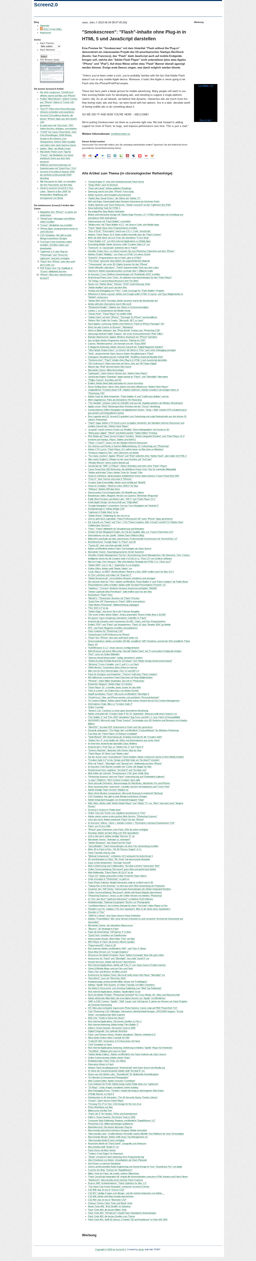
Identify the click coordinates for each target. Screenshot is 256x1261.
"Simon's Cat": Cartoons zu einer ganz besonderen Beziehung (118, 710)
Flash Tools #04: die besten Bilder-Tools (107, 1210)
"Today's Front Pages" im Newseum (105, 1153)
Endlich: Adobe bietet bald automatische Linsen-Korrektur (115, 383)
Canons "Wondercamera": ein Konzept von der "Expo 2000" (117, 343)
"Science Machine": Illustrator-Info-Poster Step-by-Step (114, 750)
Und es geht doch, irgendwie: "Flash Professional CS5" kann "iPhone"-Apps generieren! (130, 519)
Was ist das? (205, 120)
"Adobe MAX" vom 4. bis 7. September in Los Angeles (114, 565)
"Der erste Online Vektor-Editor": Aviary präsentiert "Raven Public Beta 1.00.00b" (127, 614)
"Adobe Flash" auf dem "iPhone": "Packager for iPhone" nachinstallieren (122, 317)
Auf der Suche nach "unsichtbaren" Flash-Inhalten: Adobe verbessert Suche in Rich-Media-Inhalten (136, 757)
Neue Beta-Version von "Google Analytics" (108, 952)
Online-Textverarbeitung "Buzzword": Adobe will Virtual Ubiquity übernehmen (125, 892)
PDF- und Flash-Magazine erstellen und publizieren (113, 628)
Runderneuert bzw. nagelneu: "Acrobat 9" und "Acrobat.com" (117, 770)
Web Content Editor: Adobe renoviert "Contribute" (111, 1081)
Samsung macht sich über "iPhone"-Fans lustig (111, 191)
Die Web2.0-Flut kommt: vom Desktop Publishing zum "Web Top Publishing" (124, 988)
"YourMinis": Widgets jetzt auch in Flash (107, 1051)
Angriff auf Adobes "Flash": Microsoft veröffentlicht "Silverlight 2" (119, 694)
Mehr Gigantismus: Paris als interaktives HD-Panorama (115, 400)
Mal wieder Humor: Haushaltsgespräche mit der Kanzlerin (116, 552)
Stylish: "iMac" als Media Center (55, 148)
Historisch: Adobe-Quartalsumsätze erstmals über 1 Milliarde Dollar (120, 271)
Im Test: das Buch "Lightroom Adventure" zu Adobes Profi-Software (120, 899)
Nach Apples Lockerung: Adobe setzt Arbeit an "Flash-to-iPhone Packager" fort (126, 324)
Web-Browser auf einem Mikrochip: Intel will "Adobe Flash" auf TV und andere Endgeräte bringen (134, 651)
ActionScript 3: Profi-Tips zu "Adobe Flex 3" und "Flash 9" (116, 747)
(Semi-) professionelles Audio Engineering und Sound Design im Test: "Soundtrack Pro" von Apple (135, 1166)
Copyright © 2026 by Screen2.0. (110, 1249)
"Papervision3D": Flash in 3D (102, 945)
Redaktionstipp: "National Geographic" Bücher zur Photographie (119, 902)
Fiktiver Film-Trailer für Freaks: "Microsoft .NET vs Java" (115, 320)
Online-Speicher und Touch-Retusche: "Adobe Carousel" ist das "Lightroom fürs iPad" (129, 205)
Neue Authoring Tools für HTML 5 (104, 208)
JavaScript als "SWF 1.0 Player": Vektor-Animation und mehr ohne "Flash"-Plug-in (127, 466)
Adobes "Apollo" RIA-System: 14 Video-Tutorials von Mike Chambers (121, 985)
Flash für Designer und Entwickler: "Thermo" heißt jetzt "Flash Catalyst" (122, 674)
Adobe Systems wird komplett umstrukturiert (109, 195)
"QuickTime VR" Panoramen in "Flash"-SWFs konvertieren (116, 601)
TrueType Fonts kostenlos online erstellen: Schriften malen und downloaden (56, 245)
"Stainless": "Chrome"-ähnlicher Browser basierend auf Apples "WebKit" (122, 588)
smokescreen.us (120, 133)
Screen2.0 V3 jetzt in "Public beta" (104, 810)
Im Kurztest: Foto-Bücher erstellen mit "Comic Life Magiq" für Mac (120, 766)
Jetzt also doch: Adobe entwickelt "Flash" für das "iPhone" (116, 819)
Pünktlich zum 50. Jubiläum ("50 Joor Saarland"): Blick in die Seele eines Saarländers (129, 909)
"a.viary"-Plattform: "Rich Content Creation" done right (114, 780)
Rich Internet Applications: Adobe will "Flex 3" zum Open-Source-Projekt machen (127, 965)
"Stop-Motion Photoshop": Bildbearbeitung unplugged (113, 605)
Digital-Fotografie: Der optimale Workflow (107, 1031)
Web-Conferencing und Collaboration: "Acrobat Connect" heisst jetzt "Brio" (124, 866)
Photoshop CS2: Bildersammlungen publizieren (110, 1123)
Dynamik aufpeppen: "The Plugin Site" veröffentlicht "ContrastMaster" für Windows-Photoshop (133, 730)
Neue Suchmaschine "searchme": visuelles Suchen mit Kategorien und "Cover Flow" (129, 786)
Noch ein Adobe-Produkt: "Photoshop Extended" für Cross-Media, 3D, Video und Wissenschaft (134, 995)
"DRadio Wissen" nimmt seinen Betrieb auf (108, 462)
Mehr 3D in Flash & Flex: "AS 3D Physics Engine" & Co (114, 849)
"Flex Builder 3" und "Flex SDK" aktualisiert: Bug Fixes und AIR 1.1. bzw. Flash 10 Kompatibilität (134, 717)
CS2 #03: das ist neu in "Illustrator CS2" (107, 1200)
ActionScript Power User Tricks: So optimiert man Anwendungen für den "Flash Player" (130, 277)
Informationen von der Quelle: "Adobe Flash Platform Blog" (116, 535)
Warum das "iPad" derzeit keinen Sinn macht (109, 366)
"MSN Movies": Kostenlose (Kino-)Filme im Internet (112, 667)
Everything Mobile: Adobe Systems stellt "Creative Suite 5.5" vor (119, 244)
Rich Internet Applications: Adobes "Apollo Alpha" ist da (114, 991)
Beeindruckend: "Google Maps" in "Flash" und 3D (112, 542)
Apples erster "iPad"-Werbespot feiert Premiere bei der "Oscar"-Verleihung (124, 406)
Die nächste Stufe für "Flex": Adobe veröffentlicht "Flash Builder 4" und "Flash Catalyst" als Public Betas (138, 581)
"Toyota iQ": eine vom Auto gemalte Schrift (108, 545)
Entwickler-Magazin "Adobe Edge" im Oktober (110, 684)
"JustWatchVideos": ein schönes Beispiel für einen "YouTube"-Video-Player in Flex (128, 905)
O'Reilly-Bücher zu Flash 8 (101, 1094)
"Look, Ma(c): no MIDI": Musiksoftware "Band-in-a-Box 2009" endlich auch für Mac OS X (131, 571)
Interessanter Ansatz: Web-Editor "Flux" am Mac (111, 938)
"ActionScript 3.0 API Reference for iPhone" (109, 634)
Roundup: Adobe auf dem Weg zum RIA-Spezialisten (113, 833)
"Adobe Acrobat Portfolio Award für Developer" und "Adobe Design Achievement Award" (130, 661)
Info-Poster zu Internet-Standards (104, 1163)
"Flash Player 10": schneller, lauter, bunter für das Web (114, 687)
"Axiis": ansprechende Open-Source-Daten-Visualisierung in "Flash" (121, 353)
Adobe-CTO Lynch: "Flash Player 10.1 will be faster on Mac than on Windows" (126, 449)
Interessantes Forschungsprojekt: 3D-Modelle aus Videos (116, 492)
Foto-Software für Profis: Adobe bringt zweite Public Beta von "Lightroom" (123, 1084)
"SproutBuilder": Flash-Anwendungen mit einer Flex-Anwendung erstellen (123, 846)
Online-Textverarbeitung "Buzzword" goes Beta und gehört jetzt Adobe (122, 869)
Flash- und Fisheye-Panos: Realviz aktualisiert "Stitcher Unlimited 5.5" (122, 1034)
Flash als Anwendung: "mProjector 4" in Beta (109, 932)
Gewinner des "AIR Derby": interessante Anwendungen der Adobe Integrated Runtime (129, 889)
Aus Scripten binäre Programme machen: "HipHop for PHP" (117, 340)
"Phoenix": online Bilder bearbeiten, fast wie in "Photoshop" (116, 681)
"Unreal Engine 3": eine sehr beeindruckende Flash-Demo (116, 181)
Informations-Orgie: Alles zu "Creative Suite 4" (110, 704)
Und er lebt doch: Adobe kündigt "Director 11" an (111, 836)
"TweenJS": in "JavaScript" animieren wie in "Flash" (113, 247)
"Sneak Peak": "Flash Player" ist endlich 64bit (110, 314)
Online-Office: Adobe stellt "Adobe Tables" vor (110, 568)
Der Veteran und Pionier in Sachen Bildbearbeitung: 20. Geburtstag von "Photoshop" (128, 446)
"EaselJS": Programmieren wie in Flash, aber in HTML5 (114, 257)
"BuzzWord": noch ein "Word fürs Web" (107, 978)
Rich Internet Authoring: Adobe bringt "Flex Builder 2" (113, 1024)
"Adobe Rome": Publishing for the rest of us (109, 515)
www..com (205, 86)
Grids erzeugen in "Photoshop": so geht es (108, 879)
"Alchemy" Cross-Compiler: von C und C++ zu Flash (113, 664)
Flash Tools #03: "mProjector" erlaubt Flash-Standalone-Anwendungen (122, 1213)
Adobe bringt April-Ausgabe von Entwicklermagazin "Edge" (116, 800)
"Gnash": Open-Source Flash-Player (106, 1100)
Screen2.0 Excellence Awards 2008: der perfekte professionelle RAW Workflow (57, 174)
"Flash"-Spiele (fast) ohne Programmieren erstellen (112, 228)
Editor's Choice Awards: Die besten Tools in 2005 (111, 1117)
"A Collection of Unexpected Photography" (108, 1077)
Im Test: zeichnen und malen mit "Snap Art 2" (109, 575)
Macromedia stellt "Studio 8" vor (103, 1147)
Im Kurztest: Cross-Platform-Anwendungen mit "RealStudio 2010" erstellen (124, 274)
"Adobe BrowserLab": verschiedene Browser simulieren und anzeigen (121, 578)
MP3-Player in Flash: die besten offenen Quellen (111, 942)
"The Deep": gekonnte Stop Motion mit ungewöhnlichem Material (119, 261)
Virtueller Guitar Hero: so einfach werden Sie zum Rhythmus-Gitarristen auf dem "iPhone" (131, 251)
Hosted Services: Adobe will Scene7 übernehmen (112, 962)
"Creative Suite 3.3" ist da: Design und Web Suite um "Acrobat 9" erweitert (123, 760)
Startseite (44, 25)
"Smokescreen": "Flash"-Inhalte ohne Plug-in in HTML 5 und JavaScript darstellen (127, 360)
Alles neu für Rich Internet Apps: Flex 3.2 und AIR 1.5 (113, 671)
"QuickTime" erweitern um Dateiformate (107, 935)
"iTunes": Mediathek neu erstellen (56, 225)
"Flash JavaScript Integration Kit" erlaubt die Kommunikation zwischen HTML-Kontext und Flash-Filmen (138, 1176)
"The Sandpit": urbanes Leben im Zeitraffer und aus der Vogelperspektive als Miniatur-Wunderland (135, 403)
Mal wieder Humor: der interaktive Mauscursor (110, 925)
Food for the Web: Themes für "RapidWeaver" (110, 1170)
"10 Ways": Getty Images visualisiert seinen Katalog (113, 1087)
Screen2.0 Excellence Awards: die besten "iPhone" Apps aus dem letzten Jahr (58, 118)
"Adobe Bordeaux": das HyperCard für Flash (109, 842)
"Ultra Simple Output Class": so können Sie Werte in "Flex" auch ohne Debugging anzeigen (132, 350)
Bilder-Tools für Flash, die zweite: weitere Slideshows (113, 1173)
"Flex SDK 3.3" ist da (98, 608)
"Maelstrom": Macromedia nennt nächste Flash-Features (115, 1180)
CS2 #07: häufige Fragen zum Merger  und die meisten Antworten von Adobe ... (126, 1193)
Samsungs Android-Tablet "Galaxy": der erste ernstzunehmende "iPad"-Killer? (125, 334)
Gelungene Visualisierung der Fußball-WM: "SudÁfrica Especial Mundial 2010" (125, 357)
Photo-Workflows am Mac (100, 1107)
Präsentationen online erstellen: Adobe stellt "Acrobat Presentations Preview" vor (127, 585)
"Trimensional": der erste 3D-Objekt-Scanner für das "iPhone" (118, 264)
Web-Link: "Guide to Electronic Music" (106, 1018)
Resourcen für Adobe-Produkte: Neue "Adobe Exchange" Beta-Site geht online (126, 955)
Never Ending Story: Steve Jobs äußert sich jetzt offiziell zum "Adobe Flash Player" (128, 386)
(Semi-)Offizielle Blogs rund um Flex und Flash (110, 968)
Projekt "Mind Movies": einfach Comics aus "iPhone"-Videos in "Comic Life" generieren (58, 102)
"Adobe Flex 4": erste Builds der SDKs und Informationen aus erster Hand (123, 740)
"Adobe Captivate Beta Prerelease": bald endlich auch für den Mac (120, 591)
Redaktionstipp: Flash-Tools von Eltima (107, 1061)
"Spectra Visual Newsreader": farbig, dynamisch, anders (115, 657)
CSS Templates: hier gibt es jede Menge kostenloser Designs (117, 796)
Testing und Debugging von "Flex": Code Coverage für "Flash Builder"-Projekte (126, 290)
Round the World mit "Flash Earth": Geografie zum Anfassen (117, 1143)
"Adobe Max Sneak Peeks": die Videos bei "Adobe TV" (114, 198)
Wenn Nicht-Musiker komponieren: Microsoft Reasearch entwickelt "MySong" (125, 793)
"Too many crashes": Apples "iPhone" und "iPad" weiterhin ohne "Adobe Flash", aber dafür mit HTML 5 (137, 456)
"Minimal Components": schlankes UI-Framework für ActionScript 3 (120, 856)
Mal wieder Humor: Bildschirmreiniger (106, 370)
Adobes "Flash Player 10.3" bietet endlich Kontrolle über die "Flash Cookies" (124, 234)
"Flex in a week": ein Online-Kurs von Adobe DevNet (113, 690)
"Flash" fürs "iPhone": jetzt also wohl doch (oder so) (113, 637)
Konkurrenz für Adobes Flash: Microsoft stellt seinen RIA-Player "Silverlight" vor (126, 975)
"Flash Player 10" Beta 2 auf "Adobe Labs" (108, 753)
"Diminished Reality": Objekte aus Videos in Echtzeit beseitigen (118, 307)
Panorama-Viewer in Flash (101, 1064)
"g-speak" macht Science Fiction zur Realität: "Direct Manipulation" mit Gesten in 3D (128, 429)
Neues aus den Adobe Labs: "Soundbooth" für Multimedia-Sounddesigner (123, 1074)
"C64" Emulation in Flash (100, 1044)
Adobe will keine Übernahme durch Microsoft (109, 304)
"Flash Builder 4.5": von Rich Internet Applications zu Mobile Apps (119, 241)
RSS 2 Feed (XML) (52, 29)
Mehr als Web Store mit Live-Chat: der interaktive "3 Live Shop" (118, 238)
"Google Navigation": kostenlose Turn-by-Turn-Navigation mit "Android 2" (123, 505)
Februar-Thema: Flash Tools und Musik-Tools (110, 1203)
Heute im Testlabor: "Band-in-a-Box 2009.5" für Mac (113, 486)
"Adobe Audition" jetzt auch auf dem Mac (107, 287)
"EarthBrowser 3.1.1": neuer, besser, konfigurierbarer (113, 647)
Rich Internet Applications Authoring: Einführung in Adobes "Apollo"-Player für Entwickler (130, 1047)
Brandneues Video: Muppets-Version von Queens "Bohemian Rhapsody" (123, 495)
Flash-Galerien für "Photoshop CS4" (105, 631)
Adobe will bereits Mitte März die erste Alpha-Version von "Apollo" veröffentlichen (126, 998)
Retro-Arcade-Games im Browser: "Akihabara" (110, 327)
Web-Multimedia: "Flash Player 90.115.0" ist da (110, 872)
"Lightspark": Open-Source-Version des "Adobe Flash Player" (118, 373)
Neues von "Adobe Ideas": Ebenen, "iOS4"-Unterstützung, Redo (119, 284)
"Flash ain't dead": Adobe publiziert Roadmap (109, 188)
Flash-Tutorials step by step (101, 852)
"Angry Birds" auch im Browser (103, 185)
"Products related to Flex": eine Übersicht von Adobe (113, 452)
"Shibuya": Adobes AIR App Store (104, 489)
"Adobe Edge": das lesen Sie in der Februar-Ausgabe (113, 611)
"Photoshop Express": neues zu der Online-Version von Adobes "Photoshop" (125, 895)
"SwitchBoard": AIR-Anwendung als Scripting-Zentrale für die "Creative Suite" (125, 737)
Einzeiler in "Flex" (96, 912)
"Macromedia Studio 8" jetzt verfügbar (106, 1140)
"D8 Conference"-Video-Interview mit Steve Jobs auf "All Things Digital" (122, 363)
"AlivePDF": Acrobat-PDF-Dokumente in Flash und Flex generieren (120, 727)
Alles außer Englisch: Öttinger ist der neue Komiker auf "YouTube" (120, 459)
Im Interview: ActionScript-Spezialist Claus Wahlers (112, 743)
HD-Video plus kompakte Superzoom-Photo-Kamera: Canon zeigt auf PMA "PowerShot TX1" (133, 1008)
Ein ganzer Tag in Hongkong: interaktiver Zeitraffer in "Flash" (117, 618)
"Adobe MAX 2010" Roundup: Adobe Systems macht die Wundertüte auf (123, 300)
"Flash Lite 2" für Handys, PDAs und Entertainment (112, 1114)
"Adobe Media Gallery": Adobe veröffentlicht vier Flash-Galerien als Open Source (127, 1054)
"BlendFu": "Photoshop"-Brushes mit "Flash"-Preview (113, 598)
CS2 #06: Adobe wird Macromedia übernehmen (111, 1196)
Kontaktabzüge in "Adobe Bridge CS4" (106, 509)
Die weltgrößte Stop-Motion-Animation (106, 211)
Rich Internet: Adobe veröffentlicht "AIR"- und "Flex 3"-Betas (117, 948)
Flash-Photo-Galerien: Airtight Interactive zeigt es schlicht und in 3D (120, 882)
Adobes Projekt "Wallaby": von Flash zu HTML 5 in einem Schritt (119, 254)
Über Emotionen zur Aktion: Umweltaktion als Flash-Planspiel (117, 1160)
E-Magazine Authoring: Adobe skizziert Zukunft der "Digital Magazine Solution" (125, 347)
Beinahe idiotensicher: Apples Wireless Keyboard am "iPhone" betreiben (122, 337)
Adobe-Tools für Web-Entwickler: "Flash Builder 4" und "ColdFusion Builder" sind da (128, 396)
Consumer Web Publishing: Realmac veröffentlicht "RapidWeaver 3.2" (121, 1120)
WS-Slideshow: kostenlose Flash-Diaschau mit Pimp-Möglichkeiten (120, 677)
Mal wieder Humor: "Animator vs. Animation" (109, 839)
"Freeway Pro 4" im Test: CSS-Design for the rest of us (114, 1104)
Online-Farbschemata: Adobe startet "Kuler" (109, 1057)
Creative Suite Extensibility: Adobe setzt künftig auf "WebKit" (117, 482)
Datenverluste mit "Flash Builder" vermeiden (109, 221)
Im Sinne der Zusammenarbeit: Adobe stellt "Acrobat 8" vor (116, 1071)
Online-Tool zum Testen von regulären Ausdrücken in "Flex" (117, 813)
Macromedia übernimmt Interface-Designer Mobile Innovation (117, 1130)
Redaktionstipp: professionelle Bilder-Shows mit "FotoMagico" (117, 981)
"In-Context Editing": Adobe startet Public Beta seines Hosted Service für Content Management (133, 700)
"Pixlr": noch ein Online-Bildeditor (104, 654)
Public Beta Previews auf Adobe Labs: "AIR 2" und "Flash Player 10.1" (122, 499)
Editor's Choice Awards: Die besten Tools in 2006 (111, 1028)
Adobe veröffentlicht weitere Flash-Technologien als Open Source (119, 548)
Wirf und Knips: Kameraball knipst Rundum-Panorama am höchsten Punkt (123, 201)
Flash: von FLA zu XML (99, 826)
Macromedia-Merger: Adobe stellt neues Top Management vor (118, 1137)
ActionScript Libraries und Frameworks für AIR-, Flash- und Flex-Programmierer (127, 621)
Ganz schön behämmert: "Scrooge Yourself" (109, 862)
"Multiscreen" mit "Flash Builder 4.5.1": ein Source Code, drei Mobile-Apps (123, 224)
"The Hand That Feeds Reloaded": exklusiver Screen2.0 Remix (118, 1186)
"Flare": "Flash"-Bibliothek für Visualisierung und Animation (116, 529)
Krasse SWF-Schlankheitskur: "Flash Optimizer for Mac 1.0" (117, 1183)
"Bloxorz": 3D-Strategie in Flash (103, 928)
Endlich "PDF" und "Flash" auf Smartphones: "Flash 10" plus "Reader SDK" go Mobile (129, 624)
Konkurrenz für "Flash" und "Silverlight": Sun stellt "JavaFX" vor (118, 958)
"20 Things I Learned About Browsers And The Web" (113, 281)
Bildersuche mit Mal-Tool (100, 1110)
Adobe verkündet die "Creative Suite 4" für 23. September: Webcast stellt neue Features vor (132, 714)
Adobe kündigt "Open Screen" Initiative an (108, 790)
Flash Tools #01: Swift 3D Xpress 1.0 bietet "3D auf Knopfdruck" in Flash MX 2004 (127, 1219)
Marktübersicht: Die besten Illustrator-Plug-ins (110, 1127)
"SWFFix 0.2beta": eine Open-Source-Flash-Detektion (114, 915)
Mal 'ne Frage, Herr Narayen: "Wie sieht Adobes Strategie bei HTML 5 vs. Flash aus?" (129, 561)
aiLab (141, 1249)
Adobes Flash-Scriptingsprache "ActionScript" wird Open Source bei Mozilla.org (126, 1067)
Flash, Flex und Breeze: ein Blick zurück (107, 971)
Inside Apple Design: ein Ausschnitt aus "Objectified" (113, 502)
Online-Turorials (96, 707)
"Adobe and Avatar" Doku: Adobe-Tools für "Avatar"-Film (115, 472)
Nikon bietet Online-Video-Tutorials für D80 (108, 1037)
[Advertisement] (206, 52)
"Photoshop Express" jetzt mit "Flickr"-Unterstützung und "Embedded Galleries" (126, 776)
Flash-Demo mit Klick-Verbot (102, 1150)
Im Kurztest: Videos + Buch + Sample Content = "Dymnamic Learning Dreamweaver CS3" (131, 823)
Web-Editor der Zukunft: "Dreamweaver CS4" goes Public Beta (118, 773)
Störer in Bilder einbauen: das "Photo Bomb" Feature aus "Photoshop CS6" (124, 330)
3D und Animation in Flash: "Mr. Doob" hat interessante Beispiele (119, 859)
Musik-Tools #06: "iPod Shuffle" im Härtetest (109, 1206)
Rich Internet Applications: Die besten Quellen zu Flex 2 (115, 1021)
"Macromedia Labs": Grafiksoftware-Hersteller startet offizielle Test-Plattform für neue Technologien (136, 1133)
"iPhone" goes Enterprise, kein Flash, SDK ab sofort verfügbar (118, 829)
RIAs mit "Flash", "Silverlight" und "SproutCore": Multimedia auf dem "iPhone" (125, 763)
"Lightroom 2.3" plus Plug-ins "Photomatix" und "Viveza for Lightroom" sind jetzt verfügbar (55, 254)
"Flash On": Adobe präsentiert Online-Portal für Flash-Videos (117, 876)
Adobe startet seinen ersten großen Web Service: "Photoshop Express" (122, 816)
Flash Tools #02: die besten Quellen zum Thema (111, 1216)
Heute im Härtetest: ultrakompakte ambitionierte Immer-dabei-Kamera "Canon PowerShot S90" (133, 476)
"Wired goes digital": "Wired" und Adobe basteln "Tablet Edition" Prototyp (122, 433)
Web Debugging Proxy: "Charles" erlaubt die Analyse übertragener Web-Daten (126, 1090)
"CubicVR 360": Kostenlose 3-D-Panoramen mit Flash (114, 1041)
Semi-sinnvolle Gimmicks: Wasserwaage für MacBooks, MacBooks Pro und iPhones (129, 783)
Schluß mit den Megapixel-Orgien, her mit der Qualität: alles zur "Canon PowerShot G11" (131, 532)
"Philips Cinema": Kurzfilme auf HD (104, 380)
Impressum (45, 32)
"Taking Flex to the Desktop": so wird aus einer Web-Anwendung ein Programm (126, 886)
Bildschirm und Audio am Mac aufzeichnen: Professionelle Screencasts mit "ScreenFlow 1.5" (132, 538)
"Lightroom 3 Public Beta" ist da (103, 512)
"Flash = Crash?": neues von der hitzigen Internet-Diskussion (117, 442)
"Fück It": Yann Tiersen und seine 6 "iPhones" (110, 479)
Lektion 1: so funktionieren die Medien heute (109, 310)
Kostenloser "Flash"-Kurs (100, 595)
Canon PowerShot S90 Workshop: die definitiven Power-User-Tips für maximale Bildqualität (132, 469)
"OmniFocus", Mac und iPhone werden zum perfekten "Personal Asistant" (123, 697)
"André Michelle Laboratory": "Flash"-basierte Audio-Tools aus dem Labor (123, 267)
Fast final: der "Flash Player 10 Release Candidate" (113, 733)
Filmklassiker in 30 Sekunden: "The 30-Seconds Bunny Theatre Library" (123, 1097)
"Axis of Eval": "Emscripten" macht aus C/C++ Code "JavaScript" (119, 231)
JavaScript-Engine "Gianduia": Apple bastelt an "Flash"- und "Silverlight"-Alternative (128, 376)
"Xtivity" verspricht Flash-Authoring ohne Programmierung (116, 1157)
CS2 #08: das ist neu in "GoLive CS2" (106, 1190)
